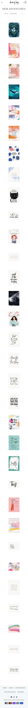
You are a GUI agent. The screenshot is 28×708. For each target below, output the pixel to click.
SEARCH (5, 687)
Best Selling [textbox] (14, 13)
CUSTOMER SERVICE (20, 687)
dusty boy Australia (11, 699)
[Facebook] (11, 697)
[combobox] (16, 13)
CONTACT (11, 687)
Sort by (6, 13)
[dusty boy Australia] (14, 2)
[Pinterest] (16, 697)
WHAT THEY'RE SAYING (10, 692)
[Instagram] (14, 697)
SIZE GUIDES (21, 692)
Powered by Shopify (20, 699)
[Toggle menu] (2, 2)
